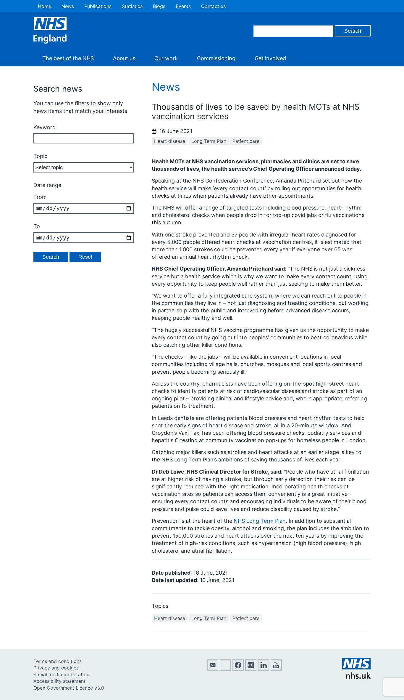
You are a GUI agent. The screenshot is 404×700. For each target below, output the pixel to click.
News (68, 6)
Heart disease (169, 141)
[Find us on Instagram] (250, 669)
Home (44, 6)
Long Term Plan (208, 141)
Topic (40, 156)
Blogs (159, 6)
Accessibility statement (59, 681)
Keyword (44, 127)
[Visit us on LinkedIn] (263, 669)
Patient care (245, 141)
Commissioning (216, 58)
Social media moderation (61, 674)
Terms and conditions (57, 661)
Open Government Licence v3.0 (68, 688)
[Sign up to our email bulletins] (212, 669)
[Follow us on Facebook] (238, 669)
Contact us (213, 6)
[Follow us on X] (225, 669)
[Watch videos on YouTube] (276, 669)
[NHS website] (356, 677)
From (40, 197)
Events (183, 6)
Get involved (270, 58)
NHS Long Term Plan (260, 521)
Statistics (132, 6)
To (36, 226)
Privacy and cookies (56, 668)
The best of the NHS (68, 58)
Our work (166, 58)
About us (124, 58)
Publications (97, 6)
